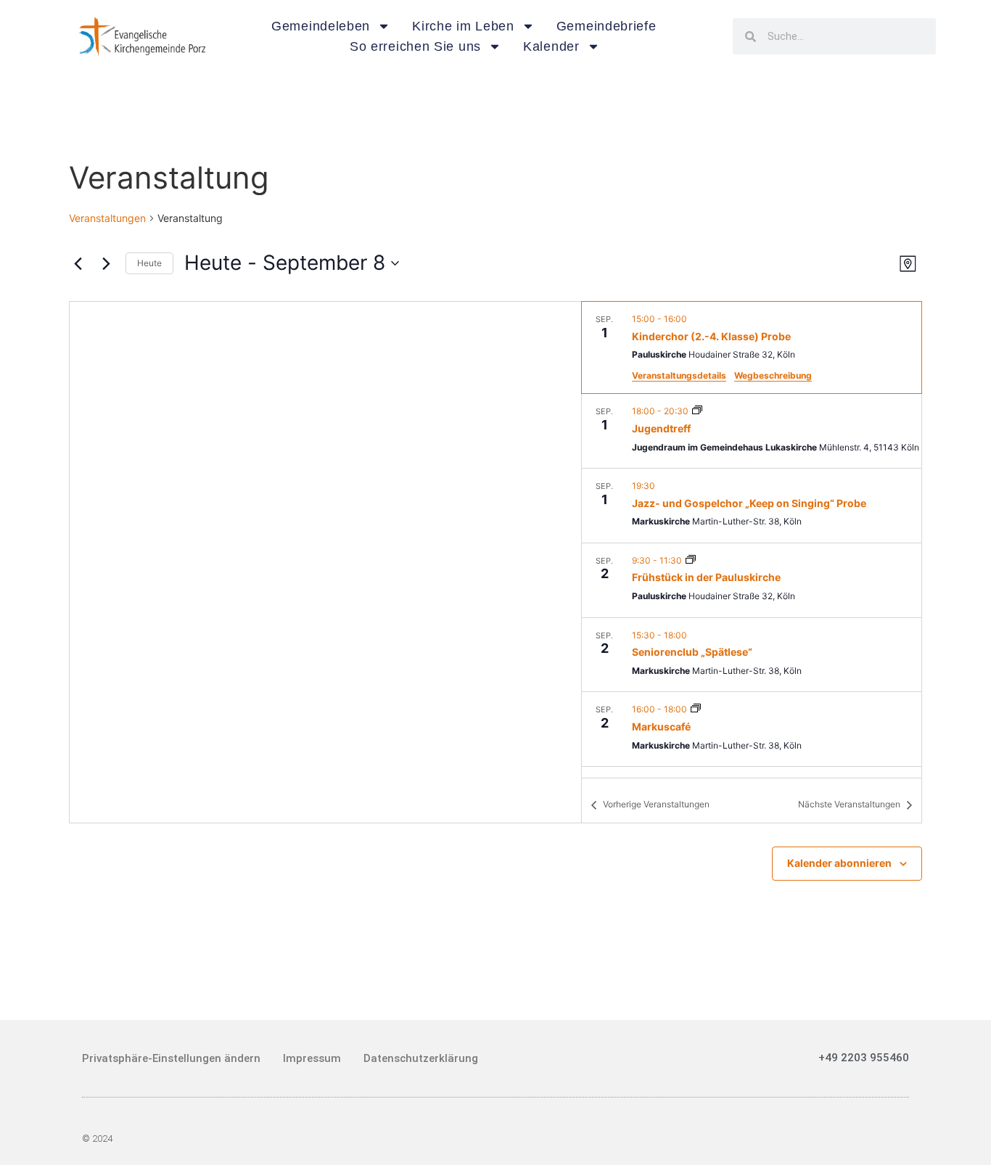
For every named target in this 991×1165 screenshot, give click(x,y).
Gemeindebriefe (606, 26)
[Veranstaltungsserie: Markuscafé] (696, 709)
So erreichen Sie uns (415, 46)
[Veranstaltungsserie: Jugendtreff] (697, 411)
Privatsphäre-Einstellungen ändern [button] (171, 1058)
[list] (751, 539)
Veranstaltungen (107, 218)
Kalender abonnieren (839, 863)
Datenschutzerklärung (420, 1058)
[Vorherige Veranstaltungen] (77, 263)
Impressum (312, 1058)
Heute (149, 263)
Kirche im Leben (463, 26)
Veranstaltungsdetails (679, 375)
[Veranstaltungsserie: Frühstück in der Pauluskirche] (691, 560)
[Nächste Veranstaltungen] (106, 263)
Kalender (551, 46)
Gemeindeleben (320, 26)
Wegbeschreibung (773, 375)
